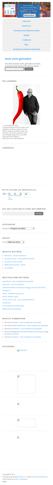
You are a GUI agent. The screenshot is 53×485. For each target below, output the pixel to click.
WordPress (21, 477)
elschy (16, 479)
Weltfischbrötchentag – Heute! (14, 265)
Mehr (29, 13)
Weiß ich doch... (29, 15)
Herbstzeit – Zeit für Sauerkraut (15, 256)
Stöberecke (26, 40)
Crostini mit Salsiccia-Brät (13, 262)
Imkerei (27, 35)
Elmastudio (43, 477)
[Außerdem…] (26, 358)
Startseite (26, 21)
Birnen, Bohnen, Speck (10, 297)
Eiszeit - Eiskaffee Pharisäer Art (13, 293)
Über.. (26, 45)
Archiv (4, 242)
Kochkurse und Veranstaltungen (26, 31)
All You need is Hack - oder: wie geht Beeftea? (18, 300)
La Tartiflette (8, 268)
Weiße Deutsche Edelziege (11, 309)
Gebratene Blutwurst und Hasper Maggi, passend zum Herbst (23, 287)
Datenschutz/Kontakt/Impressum (26, 49)
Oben (4, 482)
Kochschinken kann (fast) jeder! (13, 306)
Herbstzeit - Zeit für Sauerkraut (13, 284)
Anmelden (23, 479)
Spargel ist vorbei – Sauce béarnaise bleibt (19, 259)
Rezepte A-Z (26, 26)
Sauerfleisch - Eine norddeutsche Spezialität (17, 281)
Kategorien (6, 228)
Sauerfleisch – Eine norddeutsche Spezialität (25, 322)
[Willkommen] (26, 104)
